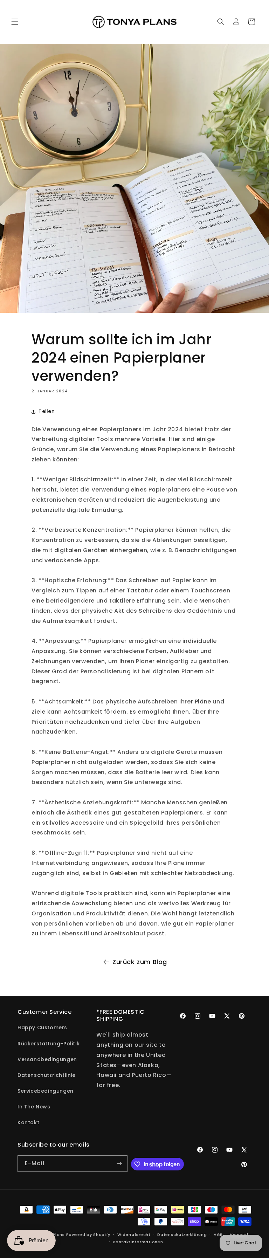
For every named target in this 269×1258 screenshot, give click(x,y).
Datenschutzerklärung (182, 1234)
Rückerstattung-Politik (49, 1043)
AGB (218, 1234)
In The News (34, 1106)
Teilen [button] (47, 411)
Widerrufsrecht (134, 1234)
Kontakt (28, 1122)
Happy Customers (42, 1027)
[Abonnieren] (119, 1163)
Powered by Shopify (88, 1234)
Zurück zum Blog (139, 961)
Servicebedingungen (46, 1090)
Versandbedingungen (47, 1059)
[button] (14, 21)
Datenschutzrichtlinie (47, 1075)
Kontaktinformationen (138, 1242)
